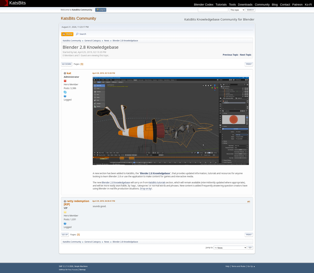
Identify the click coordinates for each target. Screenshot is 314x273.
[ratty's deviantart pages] (65, 223)
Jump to (209, 247)
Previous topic (230, 54)
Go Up (65, 234)
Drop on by (145, 188)
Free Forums (73, 270)
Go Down (66, 64)
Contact (285, 4)
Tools (232, 4)
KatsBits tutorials (156, 182)
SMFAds (62, 270)
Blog (275, 4)
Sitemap (82, 270)
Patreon (297, 4)
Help (227, 266)
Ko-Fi (308, 4)
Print (249, 64)
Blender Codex (203, 4)
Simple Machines (81, 266)
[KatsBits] (65, 95)
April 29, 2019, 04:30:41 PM (103, 201)
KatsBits (17, 2)
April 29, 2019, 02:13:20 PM (103, 73)
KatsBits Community (78, 18)
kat (69, 73)
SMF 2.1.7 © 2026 (66, 266)
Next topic (245, 54)
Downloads (245, 4)
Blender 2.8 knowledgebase (116, 182)
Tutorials (221, 4)
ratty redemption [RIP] (76, 202)
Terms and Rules (238, 266)
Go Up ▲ (251, 266)
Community (262, 4)
